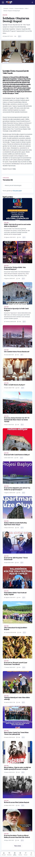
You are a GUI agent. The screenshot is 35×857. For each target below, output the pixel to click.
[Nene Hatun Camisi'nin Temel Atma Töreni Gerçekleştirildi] (17, 717)
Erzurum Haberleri (19, 8)
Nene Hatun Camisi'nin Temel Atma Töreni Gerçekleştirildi (16, 733)
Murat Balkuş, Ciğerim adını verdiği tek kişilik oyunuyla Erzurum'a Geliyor (17, 768)
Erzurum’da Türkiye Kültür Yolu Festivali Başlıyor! (15, 268)
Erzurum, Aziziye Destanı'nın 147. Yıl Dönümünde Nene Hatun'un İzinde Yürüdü (16, 419)
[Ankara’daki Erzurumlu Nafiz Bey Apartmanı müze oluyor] (17, 507)
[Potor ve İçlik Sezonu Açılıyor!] (17, 369)
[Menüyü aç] (3, 2)
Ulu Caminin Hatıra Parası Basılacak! (16, 351)
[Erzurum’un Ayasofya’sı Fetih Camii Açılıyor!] (17, 293)
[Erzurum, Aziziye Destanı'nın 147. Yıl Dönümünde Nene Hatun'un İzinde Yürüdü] (17, 403)
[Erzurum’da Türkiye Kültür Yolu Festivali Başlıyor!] (17, 252)
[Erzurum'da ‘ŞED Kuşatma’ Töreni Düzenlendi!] (17, 542)
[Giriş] (32, 2)
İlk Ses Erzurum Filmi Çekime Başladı (16, 802)
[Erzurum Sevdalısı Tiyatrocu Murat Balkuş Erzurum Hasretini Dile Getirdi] (17, 820)
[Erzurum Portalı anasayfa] (17, 2)
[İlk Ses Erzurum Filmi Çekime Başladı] (17, 787)
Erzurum (11, 8)
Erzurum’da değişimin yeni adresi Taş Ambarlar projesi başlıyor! (17, 488)
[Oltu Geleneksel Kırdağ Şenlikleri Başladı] (17, 612)
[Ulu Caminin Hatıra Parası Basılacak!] (17, 336)
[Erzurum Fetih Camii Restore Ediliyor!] (17, 439)
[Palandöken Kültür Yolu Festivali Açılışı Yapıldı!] (17, 577)
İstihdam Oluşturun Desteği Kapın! (12, 10)
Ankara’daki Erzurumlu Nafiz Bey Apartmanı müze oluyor (15, 523)
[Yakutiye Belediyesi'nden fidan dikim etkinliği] (17, 682)
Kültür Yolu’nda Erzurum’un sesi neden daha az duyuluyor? (17, 225)
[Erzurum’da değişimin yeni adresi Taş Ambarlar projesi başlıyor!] (17, 472)
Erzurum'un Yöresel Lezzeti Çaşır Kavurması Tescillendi (15, 663)
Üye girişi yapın (17, 190)
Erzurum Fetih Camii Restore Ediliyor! (17, 455)
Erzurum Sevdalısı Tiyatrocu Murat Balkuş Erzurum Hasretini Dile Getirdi (17, 836)
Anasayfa (6, 8)
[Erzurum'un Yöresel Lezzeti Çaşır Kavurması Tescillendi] (17, 647)
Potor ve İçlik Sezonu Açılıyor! (14, 385)
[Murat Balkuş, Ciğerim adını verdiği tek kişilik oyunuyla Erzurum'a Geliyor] (17, 752)
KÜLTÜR (5, 15)
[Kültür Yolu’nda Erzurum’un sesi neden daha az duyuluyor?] (17, 209)
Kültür (26, 8)
